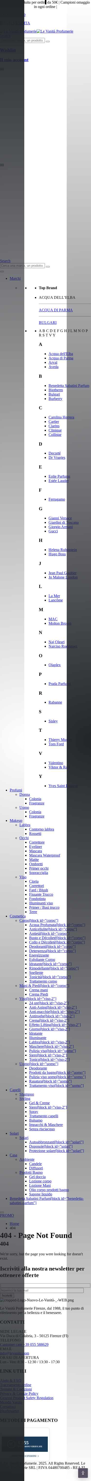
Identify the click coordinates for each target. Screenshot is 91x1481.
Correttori (36, 886)
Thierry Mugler (60, 740)
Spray (33, 1112)
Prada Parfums (60, 684)
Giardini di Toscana (64, 522)
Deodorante (38, 1068)
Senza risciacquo (42, 1129)
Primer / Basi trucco (44, 907)
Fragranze (36, 803)
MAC (53, 619)
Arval (53, 362)
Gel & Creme (39, 1103)
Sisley (53, 721)
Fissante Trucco (41, 894)
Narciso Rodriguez (63, 646)
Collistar (55, 435)
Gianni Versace (60, 518)
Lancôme (56, 600)
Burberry (55, 399)
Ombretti (36, 864)
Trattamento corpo (43, 981)
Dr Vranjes (57, 457)
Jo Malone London (63, 577)
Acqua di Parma (61, 358)
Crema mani (38, 990)
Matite (34, 860)
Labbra (24, 825)
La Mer (54, 596)
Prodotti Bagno (31, 1172)
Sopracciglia (38, 873)
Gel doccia (37, 1177)
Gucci (53, 531)
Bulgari (54, 394)
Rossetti (35, 833)
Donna (24, 794)
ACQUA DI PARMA (56, 310)
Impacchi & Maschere (46, 1125)
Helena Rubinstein (63, 550)
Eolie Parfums (59, 476)
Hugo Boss (57, 554)
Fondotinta (37, 899)
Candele (35, 1164)
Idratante (35, 1033)
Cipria (34, 881)
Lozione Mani (40, 1185)
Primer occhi (39, 868)
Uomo (24, 807)
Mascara (35, 851)
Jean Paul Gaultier (62, 573)
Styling (24, 1099)
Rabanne (55, 702)
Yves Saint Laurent (63, 786)
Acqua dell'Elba (61, 354)
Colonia (35, 799)
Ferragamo (57, 499)
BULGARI (48, 323)
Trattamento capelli (43, 1116)
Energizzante (39, 955)
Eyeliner (35, 847)
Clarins (54, 426)
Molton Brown (60, 623)
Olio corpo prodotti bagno (49, 1190)
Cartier (54, 421)
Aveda (53, 367)
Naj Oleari (57, 642)
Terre (33, 912)
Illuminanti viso (41, 903)
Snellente (36, 973)
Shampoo (26, 1094)
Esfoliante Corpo (42, 959)
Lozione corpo (40, 1181)
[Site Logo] (36, 31)
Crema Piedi (38, 994)
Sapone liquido (40, 1194)
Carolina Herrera (61, 417)
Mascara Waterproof (44, 855)
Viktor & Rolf (59, 767)
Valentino (56, 763)
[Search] (48, 41)
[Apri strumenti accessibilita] (83, 1473)
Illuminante (37, 1038)
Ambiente (26, 1159)
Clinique (55, 430)
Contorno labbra (41, 829)
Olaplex (55, 665)
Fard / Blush (38, 890)
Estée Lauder (59, 481)
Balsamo (35, 1120)
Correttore (37, 842)
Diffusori (36, 1168)
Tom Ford (56, 744)
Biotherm (56, 390)
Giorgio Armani (61, 527)
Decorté (55, 453)
